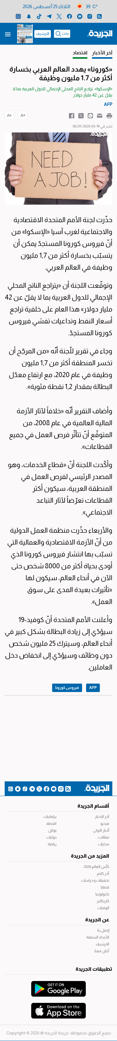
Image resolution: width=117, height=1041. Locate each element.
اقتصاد (51, 823)
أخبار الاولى (101, 830)
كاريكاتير (103, 901)
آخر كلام (103, 873)
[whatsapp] (18, 16)
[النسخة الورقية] (25, 34)
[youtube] (79, 16)
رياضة (52, 844)
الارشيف (42, 34)
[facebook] (69, 16)
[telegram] (49, 16)
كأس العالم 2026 (96, 866)
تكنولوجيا (102, 894)
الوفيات (103, 908)
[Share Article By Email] (99, 115)
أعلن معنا (102, 951)
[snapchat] (29, 16)
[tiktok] (39, 16)
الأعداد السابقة (97, 937)
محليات (103, 844)
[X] (59, 16)
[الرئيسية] (99, 33)
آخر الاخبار (102, 816)
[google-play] (58, 986)
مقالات (103, 837)
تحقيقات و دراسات (95, 880)
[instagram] (89, 16)
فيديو (104, 823)
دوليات (51, 837)
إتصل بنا (103, 930)
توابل (52, 830)
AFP (93, 687)
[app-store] (58, 1008)
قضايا (105, 887)
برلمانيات (49, 816)
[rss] (99, 16)
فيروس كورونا (67, 687)
